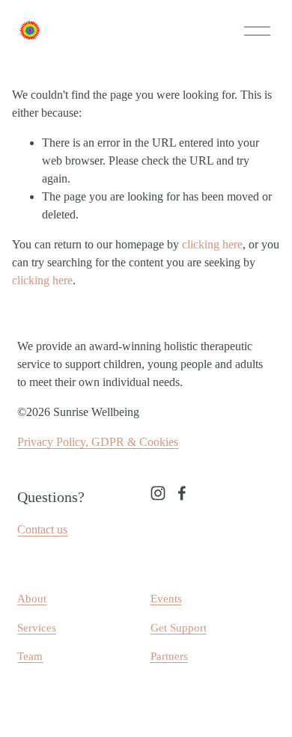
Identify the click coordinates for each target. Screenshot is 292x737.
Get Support (178, 628)
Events (166, 599)
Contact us (42, 529)
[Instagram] (157, 493)
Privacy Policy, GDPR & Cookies (97, 441)
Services (36, 628)
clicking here (212, 244)
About (31, 599)
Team (30, 656)
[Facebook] (181, 493)
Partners (169, 656)
